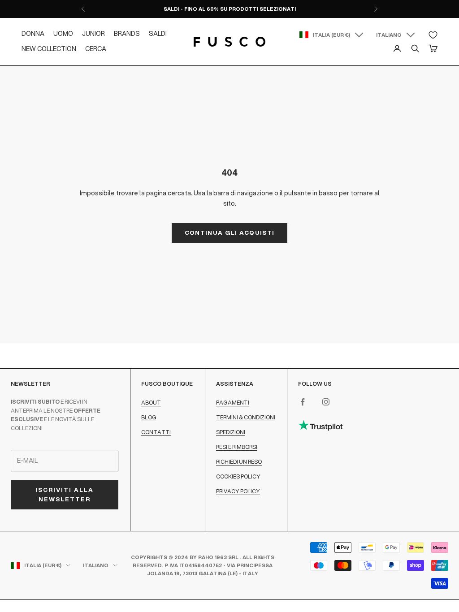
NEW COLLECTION (49, 48)
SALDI (158, 33)
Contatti (156, 432)
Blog (148, 417)
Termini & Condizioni (245, 417)
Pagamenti (232, 402)
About (151, 402)
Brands (127, 33)
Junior (93, 33)
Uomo (63, 33)
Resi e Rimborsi (236, 447)
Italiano (389, 35)
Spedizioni (230, 432)
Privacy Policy (238, 491)
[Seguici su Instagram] (325, 401)
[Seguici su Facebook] (302, 401)
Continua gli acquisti (229, 232)
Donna (33, 33)
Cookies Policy (238, 476)
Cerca (95, 48)
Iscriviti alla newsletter (64, 494)
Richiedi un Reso (239, 461)
